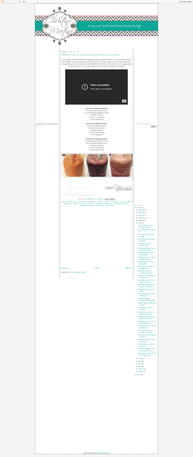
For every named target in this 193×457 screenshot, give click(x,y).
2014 (138, 207)
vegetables (99, 205)
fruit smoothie (111, 202)
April (139, 363)
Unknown (91, 199)
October (140, 215)
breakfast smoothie (87, 202)
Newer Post (65, 268)
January (140, 371)
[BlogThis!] (107, 199)
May (139, 361)
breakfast (73, 202)
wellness (109, 205)
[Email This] (105, 199)
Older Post (128, 268)
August (140, 220)
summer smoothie (86, 205)
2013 (138, 375)
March (140, 366)
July (139, 223)
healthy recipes (87, 204)
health (76, 204)
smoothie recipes (120, 204)
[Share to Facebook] (112, 199)
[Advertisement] (45, 84)
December (141, 210)
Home (97, 268)
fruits (122, 202)
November (141, 212)
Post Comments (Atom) (77, 272)
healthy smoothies (104, 204)
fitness (100, 202)
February (141, 369)
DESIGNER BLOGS (103, 453)
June (139, 358)
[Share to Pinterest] (114, 199)
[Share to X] (109, 199)
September (141, 218)
